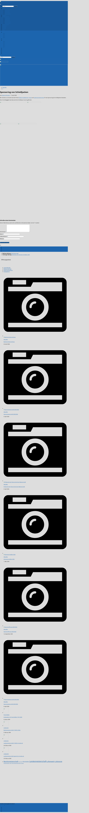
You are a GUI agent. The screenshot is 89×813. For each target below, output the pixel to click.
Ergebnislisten (5, 16)
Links (3, 30)
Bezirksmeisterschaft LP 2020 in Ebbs (12, 730)
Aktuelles (4, 87)
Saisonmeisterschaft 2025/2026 (11, 414)
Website (2, 238)
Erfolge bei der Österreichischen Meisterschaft (14, 486)
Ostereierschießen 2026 (9, 559)
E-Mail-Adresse (4, 236)
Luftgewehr (7, 10)
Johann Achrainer (6, 95)
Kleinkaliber (7, 12)
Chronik (4, 27)
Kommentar (3, 231)
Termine (4, 15)
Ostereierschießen (6, 763)
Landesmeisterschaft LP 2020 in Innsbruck (13, 743)
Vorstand (4, 26)
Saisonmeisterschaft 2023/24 (16, 763)
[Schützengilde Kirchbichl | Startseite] (6, 1)
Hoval (30, 97)
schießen (22, 763)
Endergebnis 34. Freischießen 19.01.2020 (13, 717)
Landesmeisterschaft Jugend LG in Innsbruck (14, 756)
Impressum (2, 805)
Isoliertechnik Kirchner (39, 97)
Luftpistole (7, 11)
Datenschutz (7, 805)
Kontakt (4, 28)
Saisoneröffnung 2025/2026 (10, 631)
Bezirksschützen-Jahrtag (9, 341)
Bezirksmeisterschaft (11, 761)
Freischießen (8, 14)
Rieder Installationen (23, 97)
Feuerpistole (8, 22)
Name (2, 234)
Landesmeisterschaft (37, 761)
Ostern (11, 763)
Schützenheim (5, 24)
